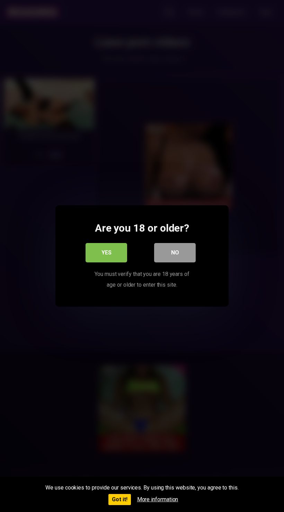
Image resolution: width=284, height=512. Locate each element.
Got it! (119, 499)
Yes (106, 252)
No (175, 252)
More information (157, 499)
